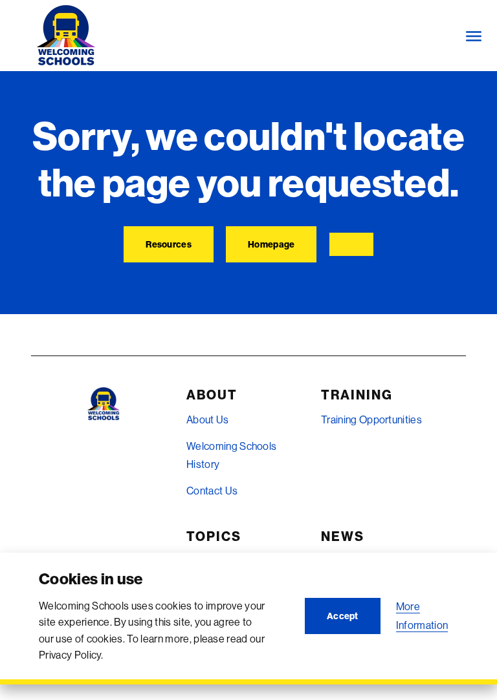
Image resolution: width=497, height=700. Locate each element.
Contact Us (211, 490)
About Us (207, 419)
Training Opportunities (371, 419)
